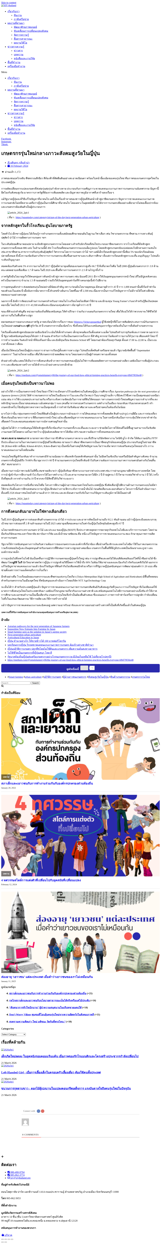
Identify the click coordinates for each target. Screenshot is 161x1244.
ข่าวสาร (18, 50)
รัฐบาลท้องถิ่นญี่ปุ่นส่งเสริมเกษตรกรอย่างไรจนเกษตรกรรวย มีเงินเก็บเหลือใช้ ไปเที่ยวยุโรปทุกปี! (59, 656)
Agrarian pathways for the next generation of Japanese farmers (38, 626)
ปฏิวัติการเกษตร (52, 677)
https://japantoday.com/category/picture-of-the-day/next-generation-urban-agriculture (57, 217)
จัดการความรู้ (21, 35)
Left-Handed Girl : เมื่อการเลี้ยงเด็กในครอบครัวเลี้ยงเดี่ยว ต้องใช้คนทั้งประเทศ (51, 1072)
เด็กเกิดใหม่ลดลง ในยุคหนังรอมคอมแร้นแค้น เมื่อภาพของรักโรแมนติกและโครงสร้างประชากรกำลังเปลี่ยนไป (70, 1056)
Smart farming (16, 677)
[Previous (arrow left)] (2, 1242)
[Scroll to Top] (2, 1157)
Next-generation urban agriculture (24, 634)
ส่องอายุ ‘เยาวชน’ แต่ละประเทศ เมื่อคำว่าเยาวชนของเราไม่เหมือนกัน (47, 977)
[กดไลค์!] (84, 668)
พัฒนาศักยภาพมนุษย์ (25, 27)
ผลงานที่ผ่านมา (16, 23)
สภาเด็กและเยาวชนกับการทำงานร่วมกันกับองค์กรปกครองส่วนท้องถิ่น (47, 783)
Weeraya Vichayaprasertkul (87, 322)
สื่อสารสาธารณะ (23, 38)
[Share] (5, 1239)
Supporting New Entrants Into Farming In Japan (31, 629)
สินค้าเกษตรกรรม (120, 677)
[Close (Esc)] (2, 1239)
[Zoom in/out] (12, 1239)
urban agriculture (33, 677)
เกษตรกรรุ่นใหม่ (141, 677)
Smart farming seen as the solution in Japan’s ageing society (37, 632)
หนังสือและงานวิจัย (24, 58)
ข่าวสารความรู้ (16, 46)
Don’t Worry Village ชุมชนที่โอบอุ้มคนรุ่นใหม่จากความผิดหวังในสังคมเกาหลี (51, 1014)
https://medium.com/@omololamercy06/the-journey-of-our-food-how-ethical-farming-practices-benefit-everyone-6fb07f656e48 (79, 375)
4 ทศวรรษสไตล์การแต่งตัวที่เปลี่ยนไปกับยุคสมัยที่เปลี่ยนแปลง (41, 880)
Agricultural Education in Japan (23, 637)
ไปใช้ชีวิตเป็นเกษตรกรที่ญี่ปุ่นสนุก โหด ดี (30, 652)
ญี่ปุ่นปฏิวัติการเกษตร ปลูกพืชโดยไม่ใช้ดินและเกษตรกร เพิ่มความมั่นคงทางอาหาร (52, 648)
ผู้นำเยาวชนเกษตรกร (74, 677)
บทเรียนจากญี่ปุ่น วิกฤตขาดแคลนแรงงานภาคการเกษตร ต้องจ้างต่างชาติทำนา (51, 645)
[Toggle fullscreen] (9, 1239)
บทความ (18, 54)
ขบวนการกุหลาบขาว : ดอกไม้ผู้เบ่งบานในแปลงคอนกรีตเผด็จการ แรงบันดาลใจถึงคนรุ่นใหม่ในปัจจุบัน (66, 1088)
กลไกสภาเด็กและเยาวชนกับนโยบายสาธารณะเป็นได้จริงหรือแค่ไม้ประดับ (49, 1000)
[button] (80, 72)
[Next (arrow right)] (5, 1242)
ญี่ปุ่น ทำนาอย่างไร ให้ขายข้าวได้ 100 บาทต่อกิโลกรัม (37, 641)
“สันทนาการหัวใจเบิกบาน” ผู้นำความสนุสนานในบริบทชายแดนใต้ (45, 1007)
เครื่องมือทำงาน (16, 66)
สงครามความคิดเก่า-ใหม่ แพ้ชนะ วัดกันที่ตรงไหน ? (37, 1021)
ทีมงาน (18, 15)
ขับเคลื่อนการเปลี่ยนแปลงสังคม (31, 31)
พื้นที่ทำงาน (14, 62)
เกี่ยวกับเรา (13, 11)
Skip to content (8, 2)
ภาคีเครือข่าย (21, 19)
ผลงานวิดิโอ (20, 42)
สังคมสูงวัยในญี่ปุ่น (98, 677)
